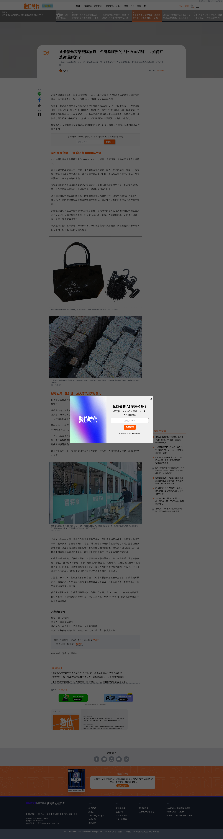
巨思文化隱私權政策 (134, 433)
